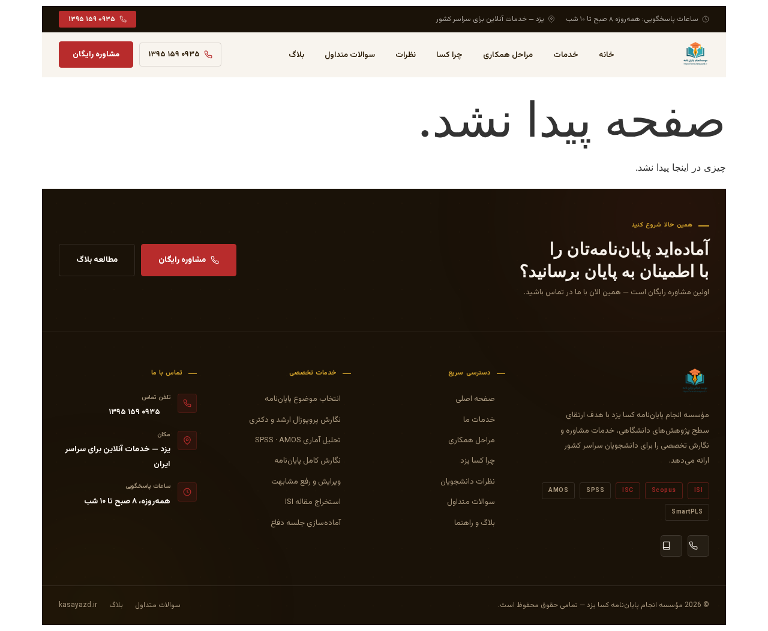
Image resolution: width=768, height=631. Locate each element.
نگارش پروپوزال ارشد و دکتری (295, 420)
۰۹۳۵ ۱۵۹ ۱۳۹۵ (91, 19)
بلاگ (296, 55)
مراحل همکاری (508, 55)
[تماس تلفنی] (698, 546)
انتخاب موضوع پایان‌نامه (303, 399)
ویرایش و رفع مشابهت (306, 482)
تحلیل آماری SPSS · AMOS (298, 440)
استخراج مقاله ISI (313, 502)
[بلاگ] (671, 546)
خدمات (565, 55)
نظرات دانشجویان (467, 482)
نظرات (405, 55)
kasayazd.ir (78, 605)
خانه (606, 55)
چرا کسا (449, 55)
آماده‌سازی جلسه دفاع (306, 523)
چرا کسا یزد (477, 461)
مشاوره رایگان (96, 55)
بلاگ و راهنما (474, 523)
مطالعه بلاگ (97, 259)
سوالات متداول (350, 55)
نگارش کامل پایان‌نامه (307, 461)
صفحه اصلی (475, 399)
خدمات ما (479, 420)
